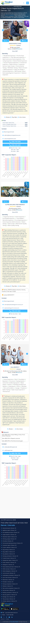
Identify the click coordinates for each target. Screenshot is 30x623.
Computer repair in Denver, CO (9, 545)
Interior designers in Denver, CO (9, 571)
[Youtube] (9, 617)
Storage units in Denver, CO (8, 596)
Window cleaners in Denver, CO (9, 601)
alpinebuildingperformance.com (11, 308)
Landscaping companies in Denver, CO (11, 575)
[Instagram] (6, 617)
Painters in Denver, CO (7, 586)
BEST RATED (3, 6)
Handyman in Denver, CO (8, 564)
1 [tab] (12, 37)
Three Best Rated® (14, 621)
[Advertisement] (15, 503)
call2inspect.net (8, 450)
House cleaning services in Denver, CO (11, 566)
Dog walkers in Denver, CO (8, 551)
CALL (6, 40)
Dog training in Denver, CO (8, 549)
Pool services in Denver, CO (8, 590)
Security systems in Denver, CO (9, 594)
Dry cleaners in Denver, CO (8, 554)
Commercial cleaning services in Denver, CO (12, 543)
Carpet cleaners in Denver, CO (9, 534)
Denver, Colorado (8, 525)
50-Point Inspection (9, 15)
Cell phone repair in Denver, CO (9, 536)
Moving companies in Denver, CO (10, 584)
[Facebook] (1, 617)
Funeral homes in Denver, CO (9, 558)
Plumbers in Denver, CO (7, 581)
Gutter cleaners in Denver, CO (9, 562)
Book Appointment (9, 132)
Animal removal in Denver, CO (9, 528)
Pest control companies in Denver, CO (11, 588)
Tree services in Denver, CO (8, 599)
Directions (19, 49)
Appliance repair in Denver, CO (9, 530)
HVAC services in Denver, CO (9, 569)
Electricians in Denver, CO (8, 579)
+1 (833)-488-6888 (9, 614)
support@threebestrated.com (11, 612)
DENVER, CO (9, 6)
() (18, 45)
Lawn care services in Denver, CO (10, 577)
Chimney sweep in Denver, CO (9, 539)
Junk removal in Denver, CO (8, 573)
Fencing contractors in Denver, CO (10, 556)
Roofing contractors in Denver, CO (10, 592)
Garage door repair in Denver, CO (10, 560)
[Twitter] (3, 617)
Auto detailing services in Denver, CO (10, 532)
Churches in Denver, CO (7, 541)
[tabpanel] (15, 31)
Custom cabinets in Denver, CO (9, 547)
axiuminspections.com (10, 138)
